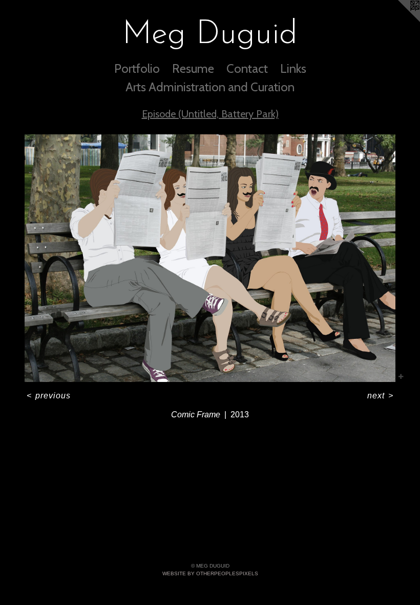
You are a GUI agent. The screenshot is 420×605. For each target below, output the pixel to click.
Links (293, 68)
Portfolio (137, 68)
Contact (247, 68)
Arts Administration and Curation (210, 86)
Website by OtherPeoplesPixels (210, 573)
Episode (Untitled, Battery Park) (210, 114)
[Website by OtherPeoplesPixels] (399, 20)
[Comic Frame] (210, 258)
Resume (193, 68)
